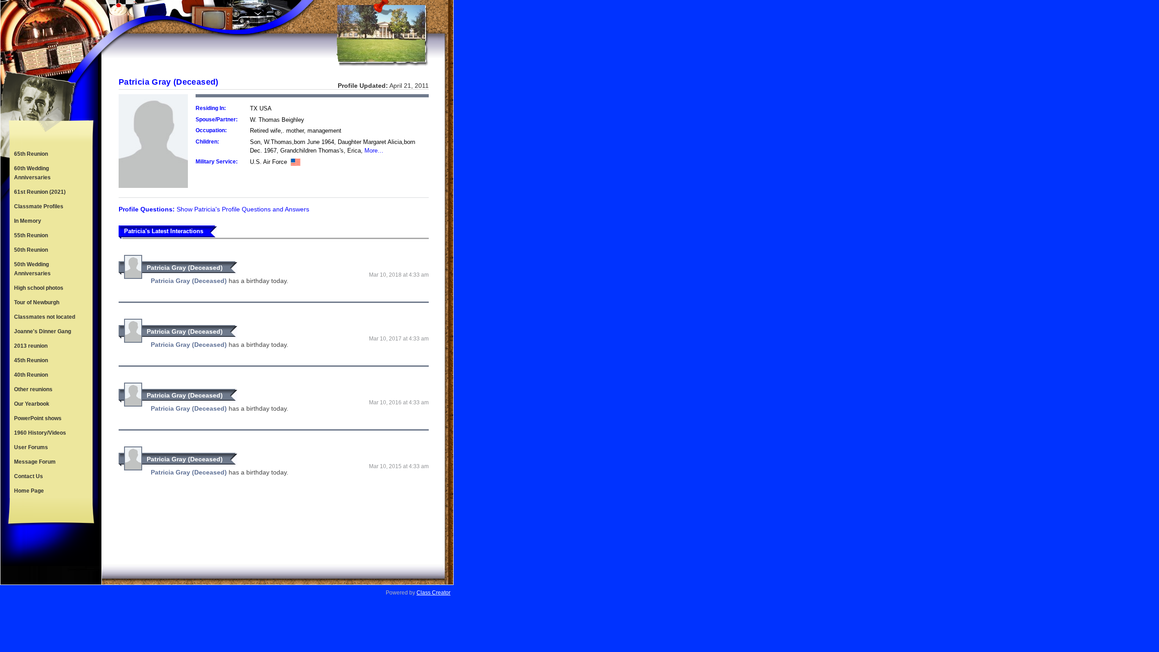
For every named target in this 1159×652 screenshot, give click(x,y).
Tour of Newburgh (36, 302)
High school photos (38, 288)
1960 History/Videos (40, 433)
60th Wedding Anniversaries (32, 173)
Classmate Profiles (38, 206)
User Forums (31, 447)
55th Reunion (31, 235)
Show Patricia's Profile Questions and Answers (243, 209)
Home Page (29, 491)
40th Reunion (31, 375)
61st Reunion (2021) (40, 192)
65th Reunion (31, 154)
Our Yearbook (31, 404)
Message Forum (35, 462)
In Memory (27, 221)
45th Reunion (31, 360)
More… (373, 150)
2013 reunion (31, 346)
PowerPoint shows (38, 418)
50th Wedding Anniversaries (32, 269)
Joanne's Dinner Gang (42, 331)
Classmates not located (44, 317)
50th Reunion (31, 250)
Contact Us (28, 476)
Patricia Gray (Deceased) (185, 267)
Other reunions (33, 389)
